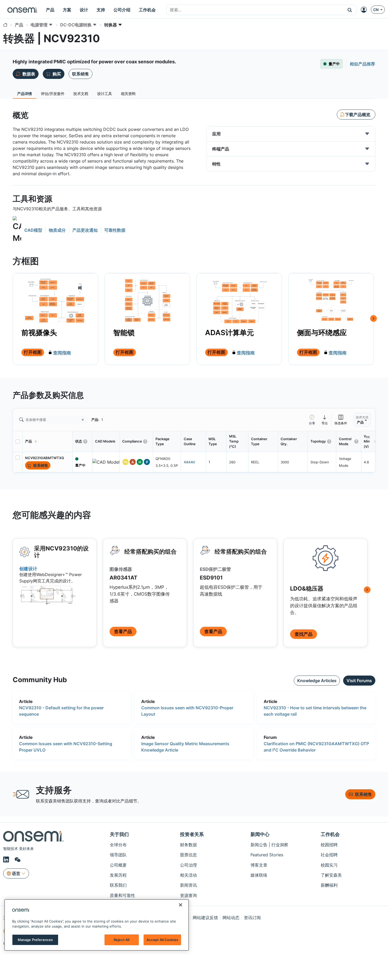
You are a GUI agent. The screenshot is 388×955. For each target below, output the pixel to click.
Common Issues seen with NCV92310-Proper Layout (187, 711)
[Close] (180, 905)
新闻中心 (259, 834)
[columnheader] (47, 441)
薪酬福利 (329, 885)
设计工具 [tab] (104, 93)
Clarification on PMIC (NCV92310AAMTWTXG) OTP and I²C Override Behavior (316, 747)
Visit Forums (359, 680)
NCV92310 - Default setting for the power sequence (61, 711)
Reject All (121, 940)
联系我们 (118, 885)
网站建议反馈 (205, 917)
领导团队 (118, 854)
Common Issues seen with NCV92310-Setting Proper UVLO (65, 747)
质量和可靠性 (122, 895)
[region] (96, 925)
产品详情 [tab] (24, 93)
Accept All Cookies (162, 940)
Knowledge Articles (317, 680)
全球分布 (118, 844)
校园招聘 (329, 844)
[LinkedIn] (7, 859)
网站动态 (231, 917)
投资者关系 (192, 834)
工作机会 (330, 834)
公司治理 (188, 865)
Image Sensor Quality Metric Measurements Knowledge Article (185, 747)
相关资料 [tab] (128, 93)
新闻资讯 (188, 885)
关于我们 (119, 834)
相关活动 (188, 875)
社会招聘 (329, 854)
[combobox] (255, 10)
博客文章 (258, 865)
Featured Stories (266, 854)
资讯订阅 (252, 917)
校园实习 (329, 865)
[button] (350, 9)
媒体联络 (258, 875)
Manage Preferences (35, 940)
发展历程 (118, 875)
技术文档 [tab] (80, 93)
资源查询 (188, 895)
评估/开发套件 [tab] (52, 93)
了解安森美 (331, 875)
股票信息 (188, 854)
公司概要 (118, 865)
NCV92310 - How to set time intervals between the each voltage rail (315, 711)
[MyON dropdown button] (365, 9)
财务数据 (188, 844)
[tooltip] (324, 420)
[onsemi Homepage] (22, 9)
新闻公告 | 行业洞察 (269, 844)
